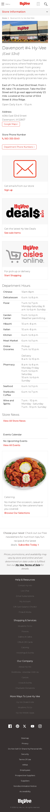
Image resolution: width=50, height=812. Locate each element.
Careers (25, 677)
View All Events (11, 445)
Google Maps (10, 124)
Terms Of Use (25, 759)
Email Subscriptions (25, 596)
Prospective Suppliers (25, 775)
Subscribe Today (27, 544)
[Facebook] (10, 727)
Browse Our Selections (17, 513)
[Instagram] (40, 727)
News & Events (25, 682)
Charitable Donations (25, 688)
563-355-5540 (12, 138)
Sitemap (25, 738)
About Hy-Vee (25, 666)
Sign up (8, 190)
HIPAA (25, 765)
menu (8, 4)
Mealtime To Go (25, 626)
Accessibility (25, 791)
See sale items (12, 232)
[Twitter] (25, 727)
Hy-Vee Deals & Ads (25, 702)
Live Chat (25, 590)
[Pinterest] (17, 727)
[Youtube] (32, 727)
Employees (25, 770)
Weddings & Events (25, 652)
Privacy (25, 743)
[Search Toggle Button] (46, 4)
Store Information (14, 11)
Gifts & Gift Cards (25, 642)
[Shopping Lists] (38, 4)
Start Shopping (12, 275)
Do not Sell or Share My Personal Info (25, 749)
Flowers (25, 631)
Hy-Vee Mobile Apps (25, 712)
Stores (4, 18)
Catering (25, 647)
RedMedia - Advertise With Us (25, 672)
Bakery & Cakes (25, 636)
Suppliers (25, 781)
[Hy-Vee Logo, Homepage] (25, 4)
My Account (25, 601)
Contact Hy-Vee (25, 585)
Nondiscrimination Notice (25, 786)
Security (25, 754)
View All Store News (14, 421)
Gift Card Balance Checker (25, 606)
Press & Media (25, 612)
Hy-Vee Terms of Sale (28, 565)
